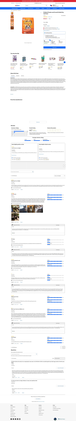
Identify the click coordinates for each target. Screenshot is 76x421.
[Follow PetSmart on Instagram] (13, 419)
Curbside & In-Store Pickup (57, 408)
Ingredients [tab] (17, 75)
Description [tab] (13, 75)
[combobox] (36, 5)
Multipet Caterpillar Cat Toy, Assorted (32, 64)
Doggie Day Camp (41, 410)
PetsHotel (40, 408)
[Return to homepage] (17, 5)
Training (40, 411)
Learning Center (13, 413)
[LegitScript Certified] (55, 419)
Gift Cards (12, 411)
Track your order (18, 3)
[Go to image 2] (12, 17)
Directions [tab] (22, 75)
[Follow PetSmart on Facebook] (11, 419)
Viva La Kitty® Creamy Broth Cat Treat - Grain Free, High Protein (14, 64)
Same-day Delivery (55, 410)
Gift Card (12, 3)
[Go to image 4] (12, 24)
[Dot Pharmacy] (62, 419)
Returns (26, 411)
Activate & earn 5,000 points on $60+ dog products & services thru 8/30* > (38, 1)
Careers (12, 408)
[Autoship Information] (53, 35)
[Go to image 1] (12, 13)
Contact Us (26, 408)
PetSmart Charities (13, 416)
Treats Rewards (13, 410)
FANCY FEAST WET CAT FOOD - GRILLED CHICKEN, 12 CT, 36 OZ (51, 64)
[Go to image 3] (12, 20)
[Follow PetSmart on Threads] (15, 419)
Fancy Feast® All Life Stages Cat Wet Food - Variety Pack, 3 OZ (61, 64)
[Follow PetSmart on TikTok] (17, 419)
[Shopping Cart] (63, 6)
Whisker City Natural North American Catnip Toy (43, 64)
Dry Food (19, 10)
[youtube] (19, 419)
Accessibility (26, 413)
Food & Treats (15, 10)
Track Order (26, 410)
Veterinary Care (41, 413)
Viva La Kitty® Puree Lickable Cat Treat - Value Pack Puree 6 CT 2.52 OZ (24, 64)
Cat (11, 10)
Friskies (44, 15)
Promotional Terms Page (41, 401)
